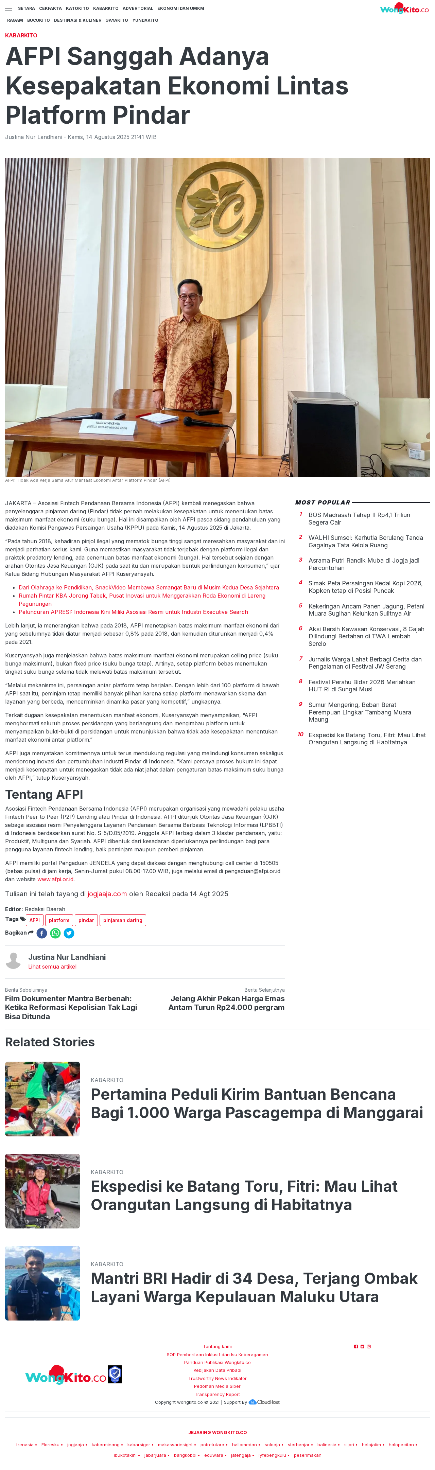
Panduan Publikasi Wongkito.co (217, 1362)
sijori (349, 1444)
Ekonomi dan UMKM (180, 8)
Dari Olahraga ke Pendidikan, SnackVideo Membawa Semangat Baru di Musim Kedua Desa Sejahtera (149, 587)
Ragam (15, 20)
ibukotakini (125, 1455)
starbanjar (299, 1444)
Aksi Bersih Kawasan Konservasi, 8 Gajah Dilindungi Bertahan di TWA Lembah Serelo (366, 637)
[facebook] (41, 933)
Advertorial (138, 8)
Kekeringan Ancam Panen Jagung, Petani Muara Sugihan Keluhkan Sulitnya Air (366, 610)
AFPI (35, 920)
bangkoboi (185, 1455)
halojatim (371, 1444)
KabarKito (106, 8)
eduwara (213, 1455)
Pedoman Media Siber (217, 1386)
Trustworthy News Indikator (217, 1378)
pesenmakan (307, 1455)
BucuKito (38, 20)
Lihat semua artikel (52, 966)
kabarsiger (138, 1444)
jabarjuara (155, 1455)
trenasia (25, 1444)
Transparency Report (217, 1394)
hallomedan (244, 1444)
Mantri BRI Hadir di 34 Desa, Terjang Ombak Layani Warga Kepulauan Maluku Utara (254, 1287)
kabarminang (106, 1444)
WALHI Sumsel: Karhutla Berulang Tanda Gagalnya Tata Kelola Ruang (366, 541)
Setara (26, 8)
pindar (86, 920)
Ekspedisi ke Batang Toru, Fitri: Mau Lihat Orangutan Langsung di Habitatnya (367, 739)
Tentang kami (217, 1346)
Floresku (50, 1444)
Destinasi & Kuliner (77, 20)
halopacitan (401, 1444)
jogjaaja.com (107, 894)
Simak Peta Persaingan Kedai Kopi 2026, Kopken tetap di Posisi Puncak (366, 587)
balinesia (326, 1444)
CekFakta (50, 8)
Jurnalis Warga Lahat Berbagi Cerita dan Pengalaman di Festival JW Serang (365, 663)
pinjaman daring (122, 920)
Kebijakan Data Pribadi (217, 1370)
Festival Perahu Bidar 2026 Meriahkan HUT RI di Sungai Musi (362, 686)
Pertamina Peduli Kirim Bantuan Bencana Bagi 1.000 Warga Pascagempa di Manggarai (257, 1103)
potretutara (212, 1444)
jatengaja (241, 1455)
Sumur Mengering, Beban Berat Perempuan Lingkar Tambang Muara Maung (360, 712)
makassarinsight (175, 1444)
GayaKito (116, 20)
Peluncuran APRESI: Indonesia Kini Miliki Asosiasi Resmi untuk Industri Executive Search (133, 611)
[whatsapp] (55, 933)
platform (59, 920)
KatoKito (77, 8)
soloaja (272, 1444)
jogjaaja (75, 1444)
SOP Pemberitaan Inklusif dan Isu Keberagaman (217, 1354)
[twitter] (69, 933)
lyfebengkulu (272, 1455)
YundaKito (145, 20)
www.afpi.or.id (54, 879)
